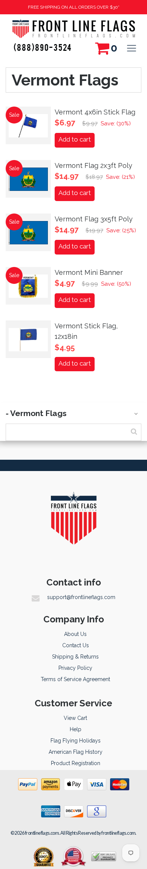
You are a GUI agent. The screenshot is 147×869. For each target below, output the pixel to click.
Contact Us (75, 645)
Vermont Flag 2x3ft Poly (93, 165)
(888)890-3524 (43, 47)
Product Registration (75, 763)
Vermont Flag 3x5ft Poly (94, 219)
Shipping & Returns (75, 657)
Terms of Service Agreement (75, 679)
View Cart (75, 718)
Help (75, 729)
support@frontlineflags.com (81, 597)
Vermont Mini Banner (89, 272)
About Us (75, 634)
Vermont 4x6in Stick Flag (95, 112)
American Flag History (76, 752)
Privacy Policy (75, 668)
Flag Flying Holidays (76, 741)
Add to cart (74, 139)
